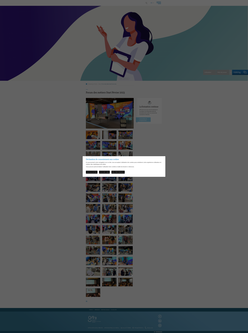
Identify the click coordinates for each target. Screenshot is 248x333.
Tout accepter (92, 172)
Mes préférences (118, 172)
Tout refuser (104, 172)
